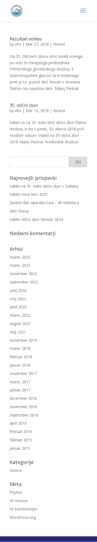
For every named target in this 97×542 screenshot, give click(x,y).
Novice (59, 44)
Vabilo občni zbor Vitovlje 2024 (36, 219)
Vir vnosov (19, 500)
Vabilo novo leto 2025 (29, 194)
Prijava (16, 492)
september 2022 (24, 281)
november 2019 (23, 340)
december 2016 (23, 398)
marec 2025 (20, 257)
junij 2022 (18, 290)
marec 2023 (20, 265)
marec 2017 (20, 381)
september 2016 (24, 415)
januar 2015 (20, 448)
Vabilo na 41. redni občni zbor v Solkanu (44, 186)
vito (18, 44)
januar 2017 (20, 389)
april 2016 (18, 423)
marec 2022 (20, 315)
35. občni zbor (24, 105)
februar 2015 (21, 439)
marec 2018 (20, 348)
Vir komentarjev (23, 508)
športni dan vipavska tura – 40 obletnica (44, 202)
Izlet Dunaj (19, 211)
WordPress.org (23, 517)
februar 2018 (21, 356)
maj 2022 (18, 298)
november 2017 (23, 373)
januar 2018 (20, 365)
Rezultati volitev (26, 39)
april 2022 (18, 306)
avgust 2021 (20, 323)
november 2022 (23, 273)
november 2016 (23, 406)
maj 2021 (18, 331)
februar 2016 (21, 431)
